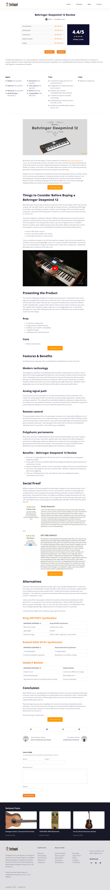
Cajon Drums (76, 856)
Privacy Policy (42, 856)
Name (25, 759)
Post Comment (29, 795)
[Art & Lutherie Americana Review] (88, 820)
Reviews (79, 4)
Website (25, 786)
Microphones (59, 862)
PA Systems (58, 860)
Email (47, 759)
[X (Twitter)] (47, 729)
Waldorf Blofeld (33, 662)
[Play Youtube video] (55, 268)
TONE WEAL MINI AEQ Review (49, 831)
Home (69, 4)
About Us (41, 853)
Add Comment (27, 767)
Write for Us (41, 860)
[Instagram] (100, 863)
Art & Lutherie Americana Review (84, 831)
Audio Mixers (59, 858)
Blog (89, 4)
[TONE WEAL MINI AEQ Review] (55, 820)
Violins (74, 858)
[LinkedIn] (79, 729)
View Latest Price (55, 187)
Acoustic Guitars (60, 853)
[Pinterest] (63, 729)
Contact (99, 4)
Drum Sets (75, 853)
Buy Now (61, 52)
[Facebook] (31, 729)
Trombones (76, 862)
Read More (49, 52)
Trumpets (75, 860)
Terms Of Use (42, 858)
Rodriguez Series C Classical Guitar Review (20, 831)
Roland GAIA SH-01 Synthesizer (43, 642)
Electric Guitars (60, 856)
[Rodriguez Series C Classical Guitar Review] (21, 820)
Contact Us (41, 862)
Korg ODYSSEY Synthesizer (40, 618)
